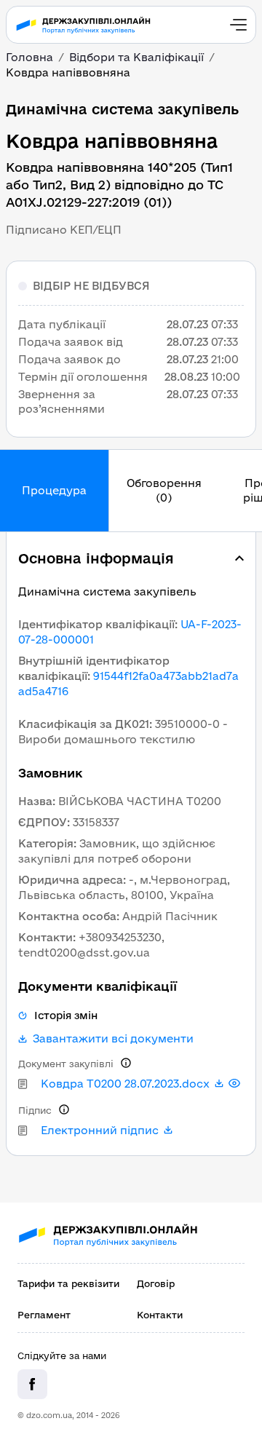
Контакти (160, 1315)
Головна (29, 57)
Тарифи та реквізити (68, 1283)
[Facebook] (32, 1384)
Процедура (54, 490)
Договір (156, 1283)
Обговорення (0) (164, 490)
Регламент (44, 1315)
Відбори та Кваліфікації (136, 57)
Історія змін (66, 1015)
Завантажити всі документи (113, 1039)
